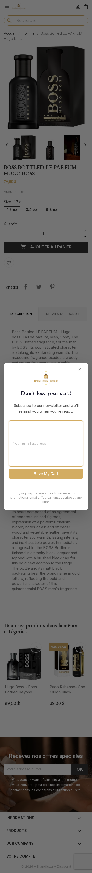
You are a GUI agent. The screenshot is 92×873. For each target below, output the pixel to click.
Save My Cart (46, 473)
